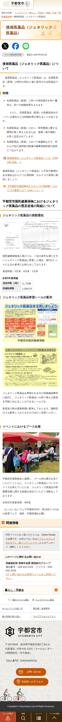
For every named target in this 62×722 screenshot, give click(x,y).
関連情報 (12, 523)
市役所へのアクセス (32, 681)
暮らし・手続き (36, 13)
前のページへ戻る (20, 600)
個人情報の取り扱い (11, 616)
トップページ (21, 13)
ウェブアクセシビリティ (44, 616)
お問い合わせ (34, 672)
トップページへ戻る (44, 600)
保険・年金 (51, 13)
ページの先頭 (54, 714)
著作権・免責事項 (41, 608)
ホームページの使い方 (12, 608)
